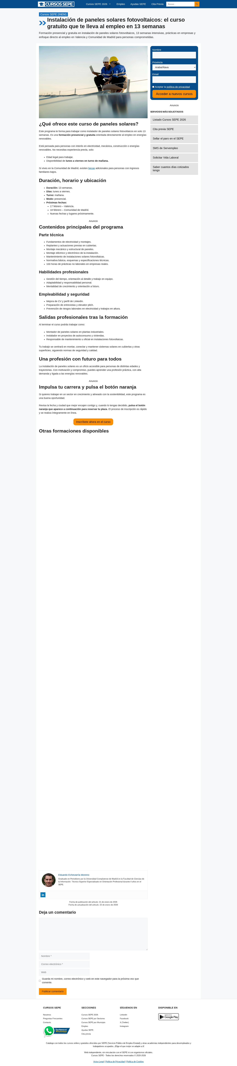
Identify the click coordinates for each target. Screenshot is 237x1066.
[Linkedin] (42, 894)
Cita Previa (157, 4)
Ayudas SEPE (138, 4)
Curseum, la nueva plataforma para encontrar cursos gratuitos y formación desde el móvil (93, 647)
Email (155, 74)
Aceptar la (172, 87)
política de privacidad (178, 87)
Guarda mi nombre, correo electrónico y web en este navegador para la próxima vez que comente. (90, 980)
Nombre (156, 49)
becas (91, 168)
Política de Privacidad (115, 1061)
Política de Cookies (135, 1061)
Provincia (157, 62)
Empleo (121, 4)
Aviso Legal (98, 1061)
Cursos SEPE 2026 (96, 4)
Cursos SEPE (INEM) (53, 14)
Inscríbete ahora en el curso (93, 421)
